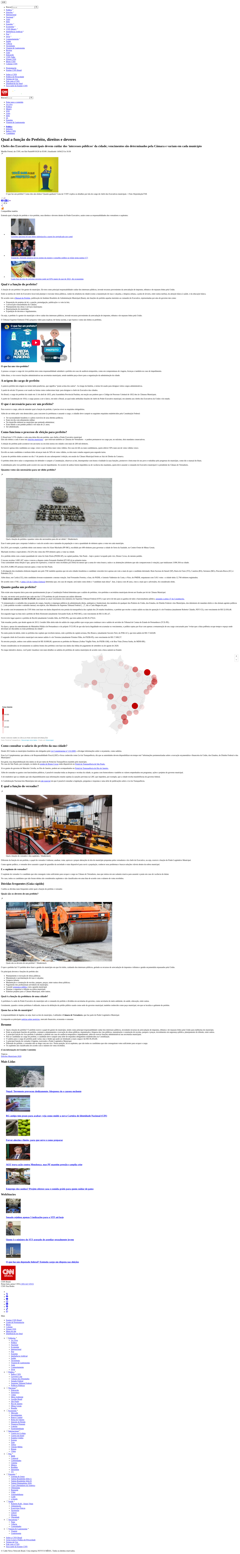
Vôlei (13, 1492)
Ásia (13, 1442)
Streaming (15, 1469)
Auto (8, 52)
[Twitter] (7, 1294)
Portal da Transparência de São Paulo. (90, 764)
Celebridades (16, 1460)
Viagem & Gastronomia (15, 48)
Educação (10, 55)
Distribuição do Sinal (14, 83)
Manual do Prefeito (22, 298)
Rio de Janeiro (16, 1404)
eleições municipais (35, 439)
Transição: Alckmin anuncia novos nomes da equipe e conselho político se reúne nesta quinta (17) (49, 258)
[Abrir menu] (3, 2)
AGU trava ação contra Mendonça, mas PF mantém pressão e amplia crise (44, 1164)
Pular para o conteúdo (14, 102)
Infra (8, 22)
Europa (14, 1440)
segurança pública (20, 987)
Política (9, 10)
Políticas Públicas (18, 1385)
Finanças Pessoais (18, 1424)
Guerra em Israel (17, 1436)
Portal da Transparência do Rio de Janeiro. (91, 768)
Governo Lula (16, 1376)
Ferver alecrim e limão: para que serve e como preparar (34, 1140)
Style (8, 37)
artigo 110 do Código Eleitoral (33, 582)
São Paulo (15, 1401)
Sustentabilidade (17, 1429)
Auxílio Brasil (16, 1399)
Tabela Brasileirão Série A (21, 1479)
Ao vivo (9, 104)
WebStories (8, 1194)
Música (14, 1465)
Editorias (12, 1338)
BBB (13, 1456)
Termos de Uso (12, 79)
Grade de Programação (15, 1322)
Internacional (11, 15)
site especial (45, 781)
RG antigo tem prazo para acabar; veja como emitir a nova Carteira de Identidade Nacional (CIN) (56, 1115)
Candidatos (10, 133)
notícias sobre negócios (30, 1019)
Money (9, 109)
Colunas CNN (11, 64)
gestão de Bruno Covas (49, 764)
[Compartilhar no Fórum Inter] (2, 209)
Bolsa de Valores (17, 1420)
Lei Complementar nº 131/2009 (63, 751)
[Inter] (7, 1292)
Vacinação (15, 1510)
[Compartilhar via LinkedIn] (6, 201)
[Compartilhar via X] (4, 201)
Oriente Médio (16, 1447)
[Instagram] (7, 1302)
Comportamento (12, 39)
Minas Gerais (16, 1406)
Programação (11, 68)
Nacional (9, 17)
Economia (10, 27)
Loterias (14, 1426)
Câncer (14, 1513)
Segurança (15, 1392)
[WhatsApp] (7, 1312)
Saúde (8, 41)
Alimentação (16, 1506)
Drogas (14, 1515)
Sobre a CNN (11, 74)
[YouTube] (7, 1299)
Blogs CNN (11, 61)
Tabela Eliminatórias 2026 (21, 1483)
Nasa (13, 1522)
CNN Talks (10, 57)
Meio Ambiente (17, 1397)
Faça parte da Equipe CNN (17, 86)
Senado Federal (17, 1381)
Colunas (9, 1327)
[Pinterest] (7, 1307)
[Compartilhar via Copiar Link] (10, 201)
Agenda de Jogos (18, 1476)
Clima (13, 1395)
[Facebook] (7, 1297)
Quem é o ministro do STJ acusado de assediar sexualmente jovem (40, 1239)
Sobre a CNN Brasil (14, 1538)
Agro (8, 19)
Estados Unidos (17, 1438)
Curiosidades (16, 1526)
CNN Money (11, 29)
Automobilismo (17, 1494)
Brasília (14, 1408)
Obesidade (15, 1517)
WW (8, 111)
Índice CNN (11, 131)
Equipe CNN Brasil (14, 70)
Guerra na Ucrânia (18, 1433)
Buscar (9, 7)
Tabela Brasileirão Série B (21, 1481)
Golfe (13, 1497)
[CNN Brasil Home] (14, 95)
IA (7, 118)
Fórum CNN (11, 59)
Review (9, 50)
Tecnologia (10, 46)
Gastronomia (16, 1533)
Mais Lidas (8, 1061)
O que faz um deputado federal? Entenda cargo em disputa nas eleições (42, 1262)
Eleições (9, 12)
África (13, 1445)
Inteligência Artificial (14, 32)
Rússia (13, 1449)
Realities (14, 1467)
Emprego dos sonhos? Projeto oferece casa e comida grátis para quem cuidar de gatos (50, 1189)
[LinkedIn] (7, 1304)
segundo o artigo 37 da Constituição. (170, 599)
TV (12, 1472)
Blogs (8, 1325)
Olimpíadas (15, 1488)
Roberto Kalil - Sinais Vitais (22, 1504)
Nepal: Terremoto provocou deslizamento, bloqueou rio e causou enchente (43, 1091)
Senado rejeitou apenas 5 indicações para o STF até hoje (35, 1217)
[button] (120, 174)
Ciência (9, 44)
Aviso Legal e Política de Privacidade (21, 1540)
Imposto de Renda (18, 1422)
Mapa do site (11, 1331)
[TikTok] (7, 1309)
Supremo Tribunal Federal (21, 1383)
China (13, 1451)
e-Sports (14, 1499)
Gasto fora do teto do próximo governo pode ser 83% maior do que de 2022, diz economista (47, 279)
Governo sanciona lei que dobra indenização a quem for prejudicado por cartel (42, 237)
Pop (7, 34)
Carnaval (14, 1458)
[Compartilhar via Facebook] (2, 201)
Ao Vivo (14, 1340)
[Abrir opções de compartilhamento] (6, 203)
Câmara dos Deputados (20, 1379)
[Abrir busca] (36, 7)
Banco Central (16, 1417)
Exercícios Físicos (18, 1508)
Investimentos (16, 1415)
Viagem (14, 1531)
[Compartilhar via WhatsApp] (8, 201)
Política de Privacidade (15, 77)
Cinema (14, 1463)
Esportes (9, 24)
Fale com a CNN (13, 81)
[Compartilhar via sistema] (2, 206)
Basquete (14, 1490)
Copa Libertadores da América (23, 1485)
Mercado (14, 1413)
